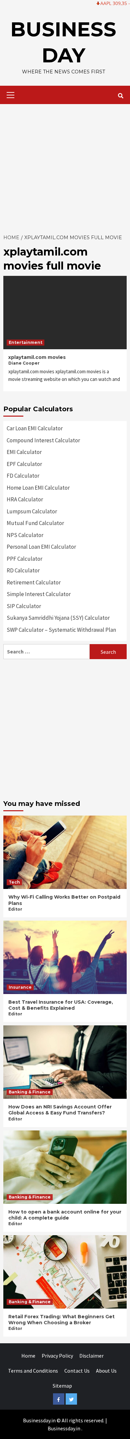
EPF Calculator (24, 464)
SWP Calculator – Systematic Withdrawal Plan (61, 629)
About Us (106, 1370)
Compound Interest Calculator (43, 440)
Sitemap (62, 1385)
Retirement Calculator (34, 582)
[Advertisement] (65, 167)
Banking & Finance (30, 1091)
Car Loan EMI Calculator (35, 428)
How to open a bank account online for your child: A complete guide (64, 1215)
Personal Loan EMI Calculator (41, 546)
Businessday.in (64, 1428)
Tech (14, 882)
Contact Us (77, 1370)
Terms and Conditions (33, 1370)
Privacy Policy (57, 1355)
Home (28, 1355)
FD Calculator (23, 475)
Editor (15, 909)
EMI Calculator (24, 452)
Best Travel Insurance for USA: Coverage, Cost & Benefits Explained (60, 1005)
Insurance (20, 987)
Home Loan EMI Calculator (38, 487)
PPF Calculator (24, 558)
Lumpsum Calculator (32, 511)
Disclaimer (91, 1355)
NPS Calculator (25, 535)
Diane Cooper (24, 363)
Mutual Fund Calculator (35, 523)
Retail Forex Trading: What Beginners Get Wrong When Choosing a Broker (61, 1320)
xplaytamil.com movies (37, 357)
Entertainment (25, 342)
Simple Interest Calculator (39, 594)
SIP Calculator (24, 606)
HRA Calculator (25, 499)
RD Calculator (23, 570)
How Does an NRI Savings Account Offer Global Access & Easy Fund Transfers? (60, 1110)
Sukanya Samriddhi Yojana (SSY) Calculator (58, 617)
